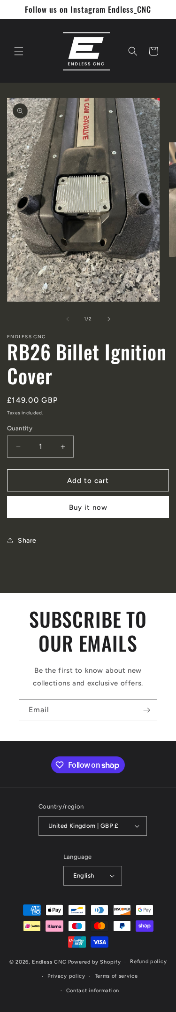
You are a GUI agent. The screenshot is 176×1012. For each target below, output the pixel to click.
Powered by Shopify (94, 962)
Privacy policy (66, 976)
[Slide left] (67, 319)
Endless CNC (49, 962)
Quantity (19, 428)
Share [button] (27, 541)
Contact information (92, 991)
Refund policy (148, 961)
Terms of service (116, 976)
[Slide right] (109, 319)
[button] (18, 51)
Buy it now (88, 507)
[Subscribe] (146, 710)
